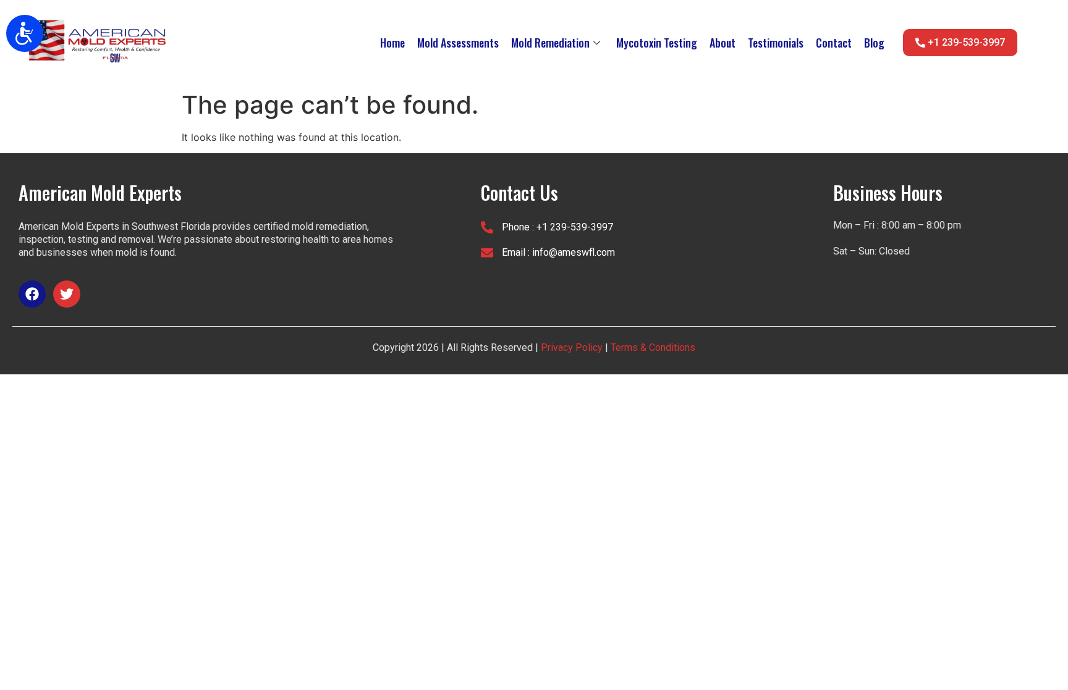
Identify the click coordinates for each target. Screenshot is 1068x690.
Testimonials (775, 43)
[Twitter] (66, 294)
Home (392, 43)
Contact (834, 43)
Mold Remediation (550, 43)
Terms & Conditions (651, 347)
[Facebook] (32, 294)
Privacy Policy (572, 347)
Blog (874, 43)
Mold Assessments (458, 43)
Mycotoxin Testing (656, 43)
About (722, 43)
